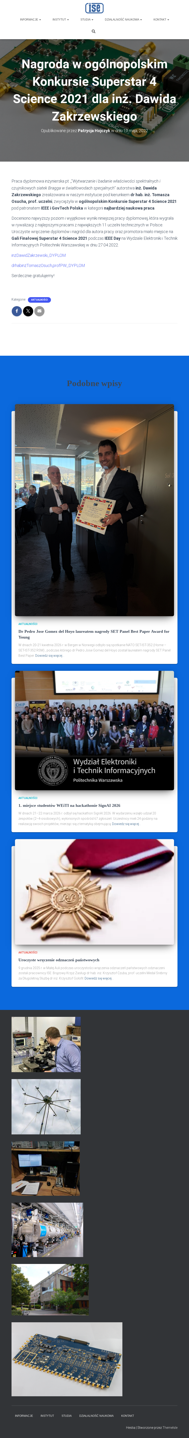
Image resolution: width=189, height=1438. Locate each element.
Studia (85, 19)
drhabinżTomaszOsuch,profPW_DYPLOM (48, 265)
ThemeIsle (169, 1427)
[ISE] (94, 8)
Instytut (60, 19)
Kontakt (160, 19)
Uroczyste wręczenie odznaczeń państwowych (58, 960)
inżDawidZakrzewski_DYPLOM (39, 255)
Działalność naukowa (122, 19)
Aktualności (39, 300)
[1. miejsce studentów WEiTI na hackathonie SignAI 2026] (94, 730)
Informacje (29, 19)
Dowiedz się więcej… (49, 655)
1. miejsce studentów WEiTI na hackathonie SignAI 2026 (69, 805)
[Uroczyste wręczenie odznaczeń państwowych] (94, 892)
